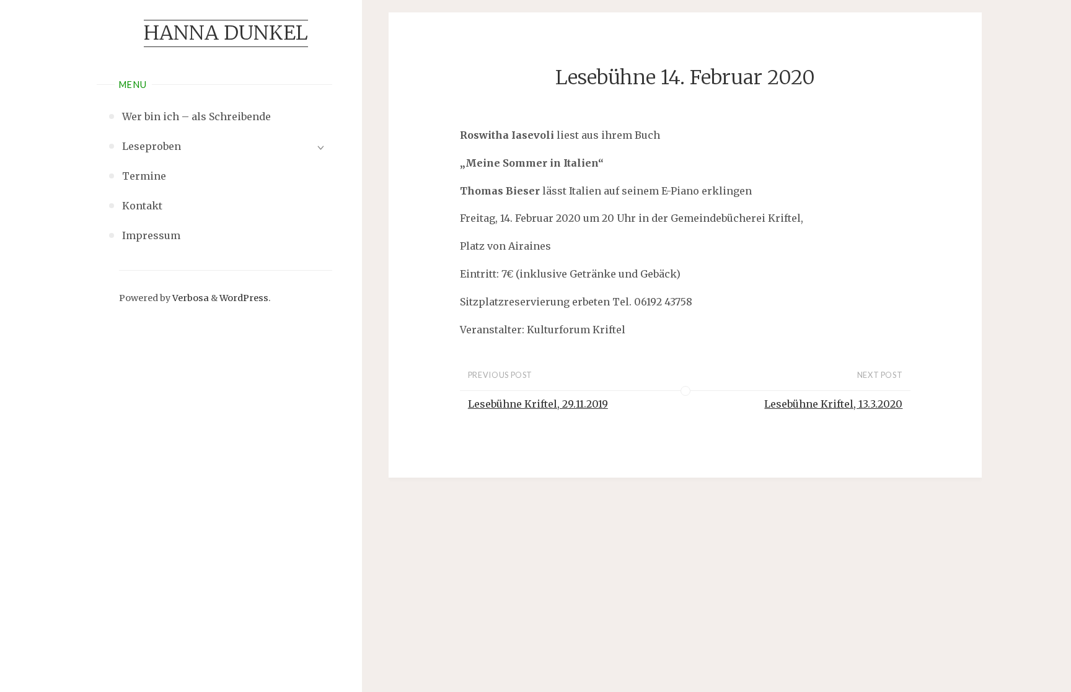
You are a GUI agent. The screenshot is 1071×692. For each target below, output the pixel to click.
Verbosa (189, 298)
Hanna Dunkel (226, 32)
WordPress (243, 298)
